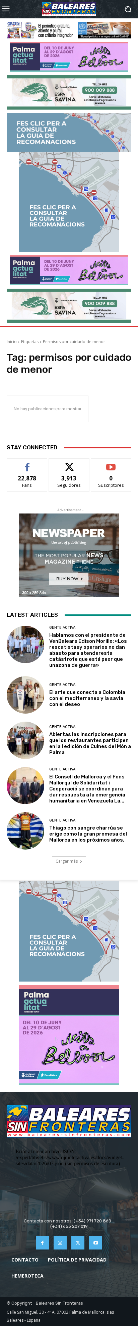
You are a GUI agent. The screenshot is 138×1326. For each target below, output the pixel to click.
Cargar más (67, 861)
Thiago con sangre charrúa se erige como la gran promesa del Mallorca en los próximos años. (88, 834)
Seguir (69, 463)
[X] (77, 1242)
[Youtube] (95, 1242)
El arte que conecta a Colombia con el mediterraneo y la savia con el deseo (87, 698)
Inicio (12, 341)
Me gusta (27, 463)
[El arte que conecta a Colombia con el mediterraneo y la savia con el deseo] (25, 695)
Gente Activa (62, 627)
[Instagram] (60, 1242)
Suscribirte (111, 463)
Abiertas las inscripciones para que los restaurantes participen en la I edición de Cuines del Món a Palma (90, 743)
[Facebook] (42, 1242)
